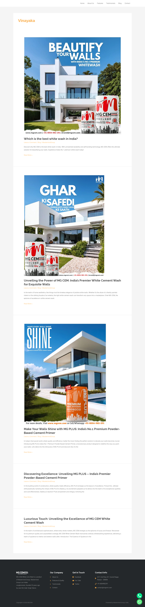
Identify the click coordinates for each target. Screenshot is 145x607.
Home (82, 3)
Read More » (28, 155)
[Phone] (139, 595)
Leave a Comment (30, 142)
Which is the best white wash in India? (51, 139)
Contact (127, 3)
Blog (120, 3)
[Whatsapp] (139, 602)
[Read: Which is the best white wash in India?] (72, 85)
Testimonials (110, 3)
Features (100, 3)
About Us (90, 3)
